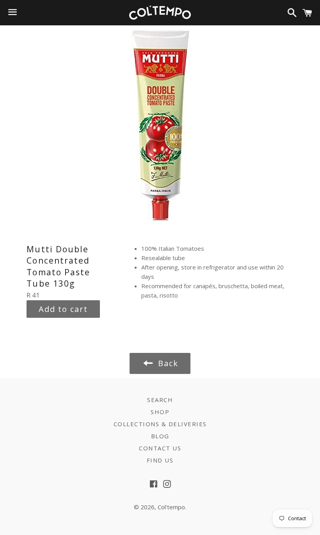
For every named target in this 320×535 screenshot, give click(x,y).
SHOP (160, 412)
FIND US (160, 460)
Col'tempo (171, 507)
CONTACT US (160, 448)
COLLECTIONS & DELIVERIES (160, 424)
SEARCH (160, 400)
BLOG (160, 436)
